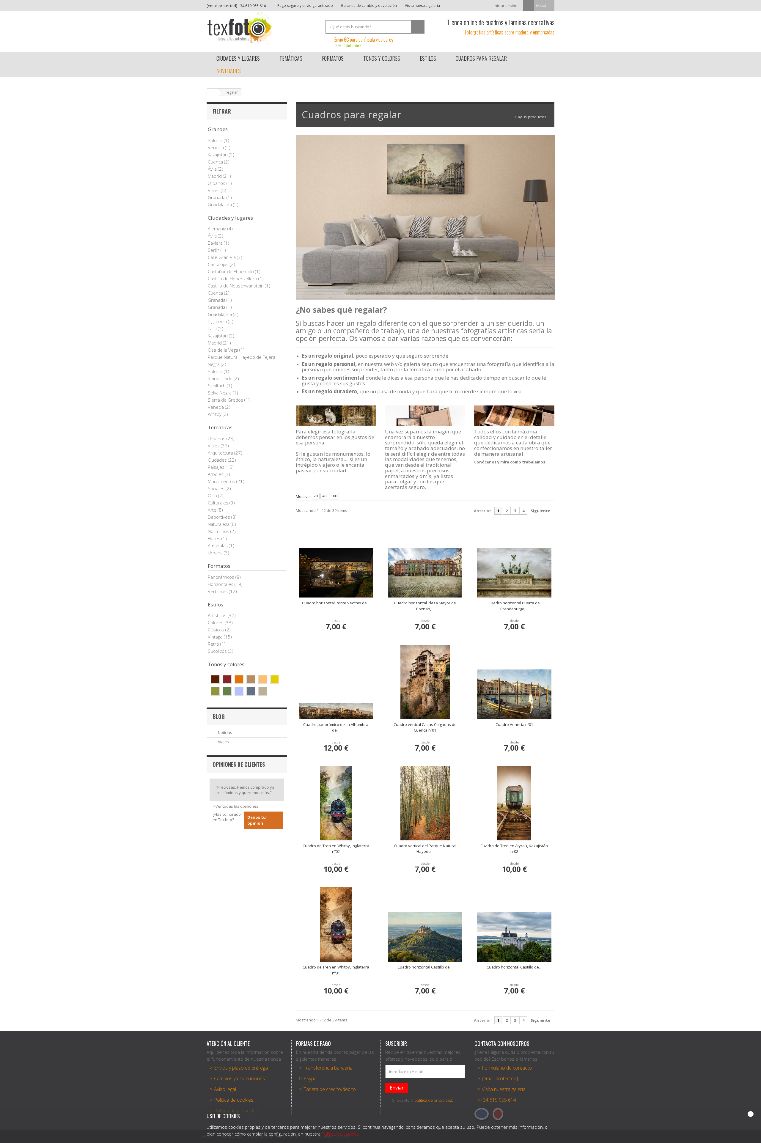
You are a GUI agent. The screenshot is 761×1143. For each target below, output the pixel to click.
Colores (216, 622)
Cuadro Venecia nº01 (514, 724)
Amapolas (218, 545)
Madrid (215, 176)
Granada (217, 197)
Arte (213, 510)
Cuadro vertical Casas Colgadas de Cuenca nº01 (425, 727)
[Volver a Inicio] (212, 92)
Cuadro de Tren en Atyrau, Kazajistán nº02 (514, 848)
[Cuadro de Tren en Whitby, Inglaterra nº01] (336, 924)
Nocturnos (219, 531)
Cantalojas (219, 264)
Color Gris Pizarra (250, 691)
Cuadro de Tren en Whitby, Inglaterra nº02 (336, 848)
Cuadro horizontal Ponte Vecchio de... (336, 603)
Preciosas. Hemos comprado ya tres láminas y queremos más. (245, 789)
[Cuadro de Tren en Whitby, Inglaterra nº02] (336, 803)
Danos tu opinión (256, 820)
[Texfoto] (262, 28)
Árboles (216, 474)
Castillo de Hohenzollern (233, 279)
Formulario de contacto (507, 1067)
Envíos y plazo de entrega (241, 1067)
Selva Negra (220, 393)
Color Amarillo (274, 679)
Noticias (225, 732)
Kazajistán (218, 155)
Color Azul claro (239, 691)
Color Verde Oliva (215, 691)
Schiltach (217, 386)
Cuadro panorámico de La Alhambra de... (335, 727)
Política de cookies (233, 1100)
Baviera (216, 243)
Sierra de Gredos (226, 400)
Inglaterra (218, 321)
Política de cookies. (341, 1134)
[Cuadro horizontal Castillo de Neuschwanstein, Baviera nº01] (514, 937)
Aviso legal (225, 1089)
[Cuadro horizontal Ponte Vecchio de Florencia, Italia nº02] (336, 573)
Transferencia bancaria (328, 1067)
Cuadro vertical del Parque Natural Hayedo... (425, 848)
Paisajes (217, 467)
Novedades (228, 71)
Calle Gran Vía (222, 257)
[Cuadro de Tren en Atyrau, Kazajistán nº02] (514, 803)
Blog (219, 716)
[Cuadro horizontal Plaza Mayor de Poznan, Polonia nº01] (425, 573)
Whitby (215, 414)
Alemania (217, 229)
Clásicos (216, 630)
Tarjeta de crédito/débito (330, 1089)
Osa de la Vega (223, 350)
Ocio (213, 496)
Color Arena (262, 691)
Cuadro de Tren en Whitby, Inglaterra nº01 (336, 970)
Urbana (216, 553)
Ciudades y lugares (238, 58)
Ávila (213, 169)
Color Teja (227, 679)
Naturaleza (219, 524)
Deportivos (219, 517)
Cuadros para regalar (481, 58)
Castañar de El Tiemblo (231, 271)
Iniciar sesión (506, 5)
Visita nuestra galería (422, 5)
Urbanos (217, 183)
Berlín (214, 250)
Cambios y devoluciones (239, 1078)
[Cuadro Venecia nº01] (514, 694)
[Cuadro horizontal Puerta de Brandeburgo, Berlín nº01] (514, 573)
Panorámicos (221, 577)
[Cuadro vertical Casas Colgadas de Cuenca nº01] (425, 682)
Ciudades (218, 460)
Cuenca (216, 162)
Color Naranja (239, 679)
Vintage (216, 637)
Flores (214, 538)
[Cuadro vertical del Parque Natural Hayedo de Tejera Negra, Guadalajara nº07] (425, 803)
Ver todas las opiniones (237, 806)
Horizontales (221, 584)
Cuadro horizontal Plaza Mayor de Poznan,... (425, 605)
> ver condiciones (348, 45)
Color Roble (250, 679)
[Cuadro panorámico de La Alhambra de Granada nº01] (336, 711)
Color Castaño (215, 679)
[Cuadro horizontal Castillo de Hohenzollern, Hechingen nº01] (425, 937)
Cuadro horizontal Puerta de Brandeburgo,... (514, 605)
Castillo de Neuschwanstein (236, 286)
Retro (214, 644)
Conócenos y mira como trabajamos (509, 462)
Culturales (218, 503)
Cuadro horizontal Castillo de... (424, 967)
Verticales (218, 591)
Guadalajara (220, 204)
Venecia (216, 147)
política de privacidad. (433, 1100)
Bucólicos (218, 651)
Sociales (217, 488)
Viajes (214, 190)
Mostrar (303, 496)
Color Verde (227, 691)
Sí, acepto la (422, 1100)
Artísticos (218, 615)
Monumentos (222, 481)
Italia (213, 328)
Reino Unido (221, 378)
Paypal (310, 1078)
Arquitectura (221, 453)
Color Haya (262, 679)
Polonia (216, 140)
